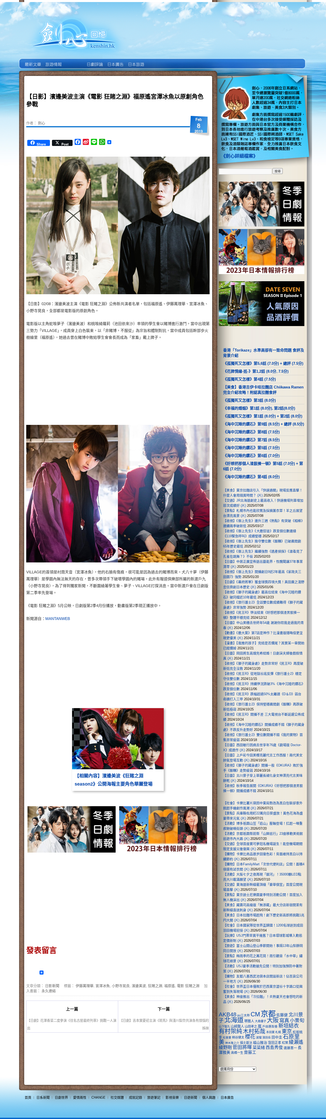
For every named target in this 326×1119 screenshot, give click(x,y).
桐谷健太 (238, 1037)
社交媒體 (117, 1097)
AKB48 (227, 1014)
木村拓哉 (254, 1031)
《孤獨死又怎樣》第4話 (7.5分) (249, 379)
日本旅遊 (135, 60)
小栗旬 (297, 1020)
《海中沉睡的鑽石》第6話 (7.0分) (251, 455)
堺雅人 (249, 1021)
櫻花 (250, 1037)
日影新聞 (52, 985)
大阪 (273, 1020)
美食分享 (156, 60)
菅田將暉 (242, 1047)
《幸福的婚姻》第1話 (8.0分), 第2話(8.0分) (259, 408)
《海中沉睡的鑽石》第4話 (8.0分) (251, 477)
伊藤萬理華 (84, 985)
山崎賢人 (237, 1026)
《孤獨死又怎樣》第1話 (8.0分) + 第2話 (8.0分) (262, 416)
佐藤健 (282, 1015)
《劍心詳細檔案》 (239, 156)
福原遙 (169, 985)
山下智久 (224, 1026)
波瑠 (259, 1037)
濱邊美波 (139, 985)
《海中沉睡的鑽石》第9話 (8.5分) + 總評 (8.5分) (263, 424)
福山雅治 (260, 1043)
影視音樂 (172, 1097)
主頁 (32, 60)
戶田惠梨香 (270, 1026)
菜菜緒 (259, 1047)
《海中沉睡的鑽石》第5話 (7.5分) (251, 448)
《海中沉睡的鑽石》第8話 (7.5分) (251, 432)
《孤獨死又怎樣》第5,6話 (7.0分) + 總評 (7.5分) (263, 363)
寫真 (284, 1020)
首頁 (28, 1097)
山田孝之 (251, 1026)
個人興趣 (208, 1097)
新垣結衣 (288, 1026)
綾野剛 (225, 1047)
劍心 (41, 122)
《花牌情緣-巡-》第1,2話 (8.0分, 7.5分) (256, 371)
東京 (287, 1031)
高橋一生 (237, 1053)
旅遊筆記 (153, 1097)
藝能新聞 (53, 60)
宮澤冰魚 (103, 985)
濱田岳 (266, 1037)
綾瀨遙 (296, 1042)
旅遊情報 (73, 60)
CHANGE (98, 1097)
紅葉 (285, 1043)
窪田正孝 (274, 1043)
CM (255, 1014)
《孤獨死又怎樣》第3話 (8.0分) (249, 400)
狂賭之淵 (155, 985)
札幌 (278, 1032)
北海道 (233, 1019)
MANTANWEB (57, 618)
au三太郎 (243, 1015)
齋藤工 (250, 1052)
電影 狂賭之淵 (188, 985)
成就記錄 (135, 1097)
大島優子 (260, 1021)
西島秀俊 (274, 1047)
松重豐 (227, 1037)
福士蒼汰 (246, 1043)
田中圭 (276, 1037)
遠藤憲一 (290, 1048)
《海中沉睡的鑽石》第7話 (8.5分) (251, 440)
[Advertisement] (162, 384)
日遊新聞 (190, 1097)
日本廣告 (115, 60)
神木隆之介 (232, 1042)
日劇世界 (94, 60)
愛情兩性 (79, 1097)
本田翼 (270, 1032)
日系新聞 (43, 1097)
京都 (268, 1013)
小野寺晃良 (121, 985)
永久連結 (49, 990)
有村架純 (230, 1031)
